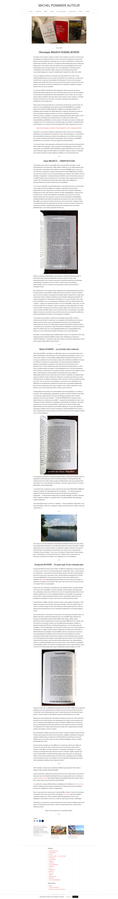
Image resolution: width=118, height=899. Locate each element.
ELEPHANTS (52, 857)
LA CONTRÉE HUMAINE (57, 835)
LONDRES (51, 866)
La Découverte (79, 784)
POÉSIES (45, 11)
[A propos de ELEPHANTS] (76, 829)
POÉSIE (50, 874)
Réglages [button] (68, 896)
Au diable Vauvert (41, 778)
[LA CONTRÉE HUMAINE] (59, 829)
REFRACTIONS (52, 876)
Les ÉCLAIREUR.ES (53, 864)
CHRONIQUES (38, 11)
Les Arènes (66, 794)
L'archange (51, 862)
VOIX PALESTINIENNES (61, 11)
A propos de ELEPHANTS (74, 835)
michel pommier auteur (59, 5)
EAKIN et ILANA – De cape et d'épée (57, 856)
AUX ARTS (31, 11)
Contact (87, 11)
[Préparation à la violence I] (42, 830)
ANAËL (50, 885)
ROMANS (52, 11)
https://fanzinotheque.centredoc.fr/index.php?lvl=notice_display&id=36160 (59, 128)
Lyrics (50, 868)
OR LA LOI (51, 873)
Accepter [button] (75, 896)
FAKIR (43, 579)
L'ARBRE (51, 861)
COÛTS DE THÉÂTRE (54, 887)
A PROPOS (81, 11)
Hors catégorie (52, 859)
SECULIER (51, 878)
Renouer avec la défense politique (57, 889)
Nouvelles (51, 871)
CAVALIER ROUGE (72, 11)
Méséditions (52, 869)
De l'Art (50, 854)
